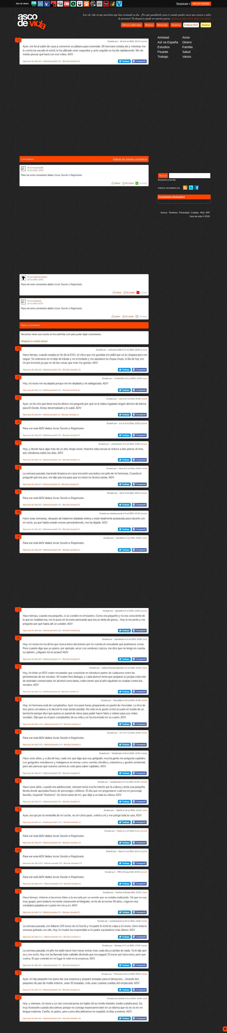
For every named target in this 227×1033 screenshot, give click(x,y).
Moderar (206, 25)
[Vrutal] (67, 4)
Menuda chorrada (70, 61)
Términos (173, 212)
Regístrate (182, 3)
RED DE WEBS (22, 4)
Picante (162, 52)
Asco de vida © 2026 (200, 216)
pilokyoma (37, 301)
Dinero (187, 42)
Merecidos (162, 25)
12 (18, 348)
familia (144, 399)
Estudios (163, 47)
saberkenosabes (40, 277)
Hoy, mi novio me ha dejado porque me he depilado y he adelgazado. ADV (65, 383)
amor (145, 378)
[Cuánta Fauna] (86, 4)
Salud (186, 52)
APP (208, 212)
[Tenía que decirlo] (106, 4)
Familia (187, 47)
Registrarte (76, 175)
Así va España (167, 42)
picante (144, 41)
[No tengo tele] (93, 4)
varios (144, 538)
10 (18, 512)
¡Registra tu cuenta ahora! (34, 341)
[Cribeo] (73, 4)
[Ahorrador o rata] (112, 4)
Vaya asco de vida (30, 61)
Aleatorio (176, 25)
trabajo (144, 753)
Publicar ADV (191, 25)
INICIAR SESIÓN (201, 3)
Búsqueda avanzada (167, 180)
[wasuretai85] (23, 168)
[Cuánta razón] (34, 4)
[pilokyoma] (23, 302)
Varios (186, 56)
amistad (144, 782)
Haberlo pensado (50, 61)
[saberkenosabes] (23, 278)
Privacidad (184, 212)
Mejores (149, 25)
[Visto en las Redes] (47, 4)
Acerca (163, 212)
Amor (186, 37)
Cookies (195, 212)
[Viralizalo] (119, 4)
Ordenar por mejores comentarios (130, 159)
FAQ (202, 212)
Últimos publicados (132, 25)
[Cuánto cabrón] (60, 4)
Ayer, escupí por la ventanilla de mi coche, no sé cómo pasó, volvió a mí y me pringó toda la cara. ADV (82, 815)
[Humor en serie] (80, 4)
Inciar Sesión (61, 175)
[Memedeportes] (40, 4)
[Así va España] (53, 4)
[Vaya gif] (99, 4)
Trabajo (162, 56)
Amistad (163, 37)
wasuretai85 (38, 168)
